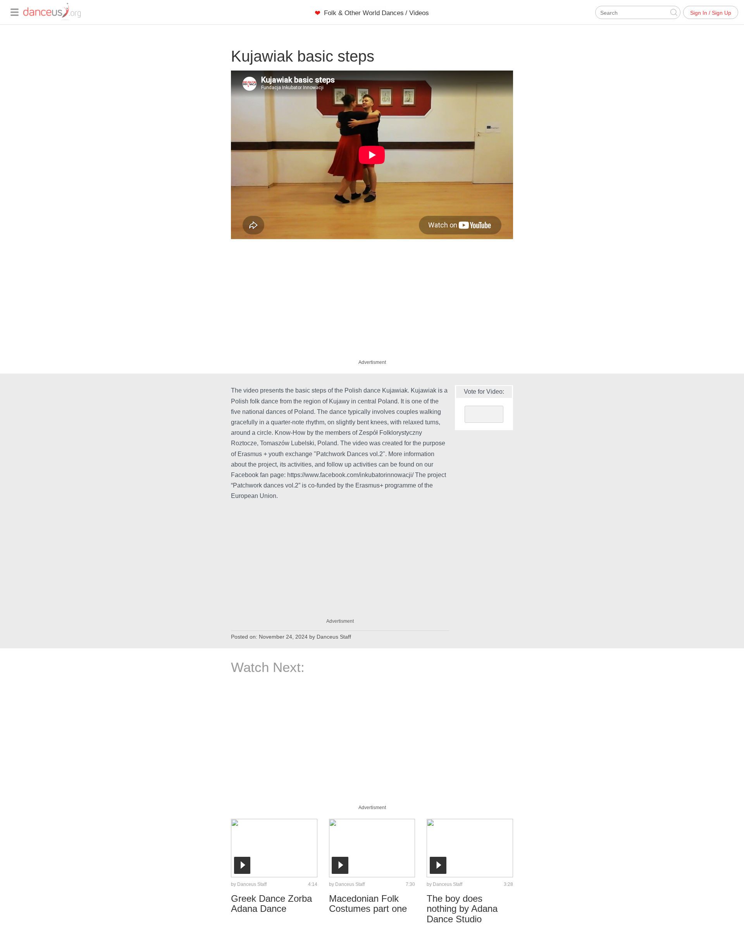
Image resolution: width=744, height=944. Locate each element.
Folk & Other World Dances (364, 13)
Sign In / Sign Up (710, 13)
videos (419, 13)
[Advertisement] (372, 297)
